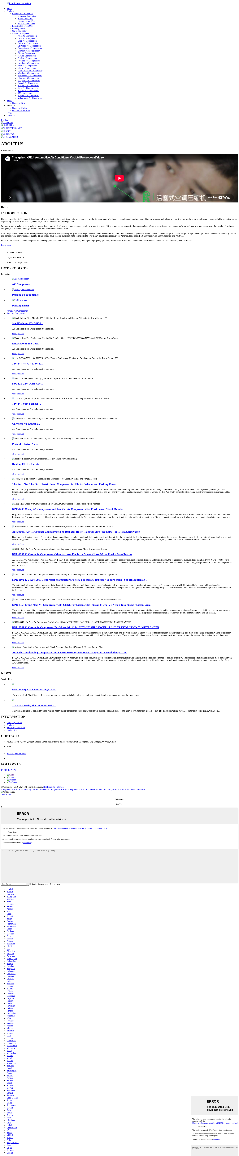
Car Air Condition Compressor (131, 789)
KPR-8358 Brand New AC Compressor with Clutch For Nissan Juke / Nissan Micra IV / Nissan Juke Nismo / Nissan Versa (81, 604)
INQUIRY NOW (8, 770)
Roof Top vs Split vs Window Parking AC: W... (34, 689)
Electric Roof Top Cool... (26, 343)
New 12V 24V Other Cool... (27, 383)
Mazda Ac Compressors (28, 73)
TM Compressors (25, 93)
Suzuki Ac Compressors (28, 85)
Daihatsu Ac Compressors (29, 51)
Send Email (6, 794)
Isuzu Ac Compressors (27, 65)
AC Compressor (21, 284)
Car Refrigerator (19, 31)
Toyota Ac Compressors (28, 95)
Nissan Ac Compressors (28, 78)
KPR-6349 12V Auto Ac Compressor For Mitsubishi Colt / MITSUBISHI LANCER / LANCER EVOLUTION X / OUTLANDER (85, 627)
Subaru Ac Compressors (28, 90)
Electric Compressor (26, 53)
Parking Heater (18, 28)
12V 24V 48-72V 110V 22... (27, 363)
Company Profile (19, 108)
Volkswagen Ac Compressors (30, 98)
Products (10, 11)
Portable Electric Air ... (25, 444)
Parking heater (20, 305)
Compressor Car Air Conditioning (16, 789)
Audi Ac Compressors (27, 36)
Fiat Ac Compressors (27, 56)
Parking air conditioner (25, 294)
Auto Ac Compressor (21, 33)
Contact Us (11, 115)
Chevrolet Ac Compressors (29, 46)
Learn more (6, 245)
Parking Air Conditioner (22, 13)
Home (9, 8)
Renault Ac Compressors (28, 83)
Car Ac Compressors (89, 789)
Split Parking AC (25, 18)
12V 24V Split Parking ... (26, 403)
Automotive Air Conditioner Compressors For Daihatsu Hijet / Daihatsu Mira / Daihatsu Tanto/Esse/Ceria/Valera (76, 531)
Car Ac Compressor (69, 789)
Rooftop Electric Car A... (26, 464)
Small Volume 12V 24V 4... (27, 323)
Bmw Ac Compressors (27, 38)
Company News (19, 103)
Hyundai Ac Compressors (29, 61)
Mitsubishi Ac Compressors (30, 75)
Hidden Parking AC (26, 21)
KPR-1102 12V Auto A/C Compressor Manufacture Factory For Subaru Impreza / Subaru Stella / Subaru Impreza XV (79, 579)
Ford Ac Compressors (27, 58)
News (9, 100)
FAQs (9, 113)
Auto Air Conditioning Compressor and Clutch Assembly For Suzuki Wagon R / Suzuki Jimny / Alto (69, 652)
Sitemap (60, 787)
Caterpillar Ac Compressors (30, 48)
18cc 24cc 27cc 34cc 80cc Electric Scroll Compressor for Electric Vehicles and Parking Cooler (64, 484)
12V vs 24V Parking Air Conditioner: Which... (34, 705)
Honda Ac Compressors (28, 63)
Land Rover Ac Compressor (30, 70)
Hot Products (49, 787)
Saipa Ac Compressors (27, 88)
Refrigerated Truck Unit (22, 26)
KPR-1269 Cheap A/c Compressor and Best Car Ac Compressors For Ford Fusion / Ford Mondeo (67, 509)
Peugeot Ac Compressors (29, 80)
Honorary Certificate (21, 110)
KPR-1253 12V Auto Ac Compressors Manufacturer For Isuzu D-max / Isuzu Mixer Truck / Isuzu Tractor (72, 554)
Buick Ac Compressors (28, 43)
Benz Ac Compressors (27, 41)
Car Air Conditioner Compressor (46, 789)
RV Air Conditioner (26, 23)
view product (18, 333)
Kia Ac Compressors (27, 68)
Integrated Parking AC (27, 16)
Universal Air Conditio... (26, 423)
